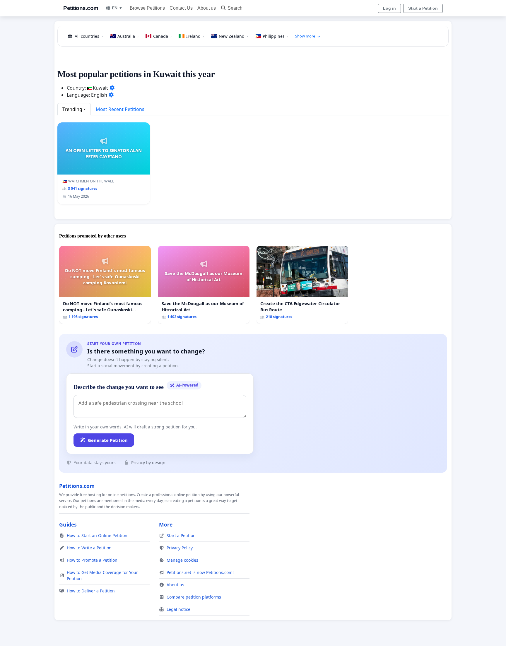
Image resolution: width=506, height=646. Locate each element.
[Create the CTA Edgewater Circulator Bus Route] (302, 284)
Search (235, 8)
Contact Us (181, 8)
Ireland (195, 36)
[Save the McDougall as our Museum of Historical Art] (203, 284)
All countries (89, 36)
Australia (128, 36)
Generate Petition (108, 440)
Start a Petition (423, 8)
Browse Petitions (147, 8)
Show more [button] (305, 36)
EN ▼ (117, 8)
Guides (68, 524)
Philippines (275, 36)
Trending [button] (72, 109)
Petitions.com (80, 8)
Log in (389, 8)
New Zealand (233, 36)
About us (206, 8)
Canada (162, 36)
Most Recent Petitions (120, 109)
